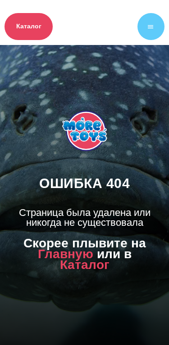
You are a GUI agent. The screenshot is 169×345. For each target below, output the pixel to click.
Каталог (85, 287)
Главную (65, 276)
